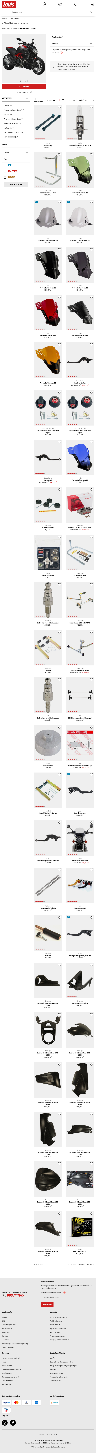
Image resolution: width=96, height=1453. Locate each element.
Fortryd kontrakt (8, 1347)
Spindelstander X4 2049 (48, 193)
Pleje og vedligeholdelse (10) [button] (14, 110)
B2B (3, 1321)
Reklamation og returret (10, 1377)
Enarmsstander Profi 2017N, (80, 670)
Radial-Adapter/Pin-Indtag (48, 813)
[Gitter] (58, 99)
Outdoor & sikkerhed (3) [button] (12, 123)
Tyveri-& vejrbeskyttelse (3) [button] (13, 119)
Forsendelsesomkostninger (11, 1369)
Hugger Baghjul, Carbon (80, 1003)
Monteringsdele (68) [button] (11, 137)
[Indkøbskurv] (92, 4)
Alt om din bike (55, 1332)
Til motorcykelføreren (57, 1336)
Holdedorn (48, 956)
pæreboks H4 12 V (48, 575)
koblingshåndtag (79, 383)
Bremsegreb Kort (80, 908)
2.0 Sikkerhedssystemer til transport (80, 718)
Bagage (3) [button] (8, 115)
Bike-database (7, 1329)
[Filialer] (44, 4)
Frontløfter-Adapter (80, 575)
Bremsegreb (48, 480)
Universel (48, 670)
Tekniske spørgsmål (9, 1325)
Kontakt (5, 1317)
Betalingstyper (7, 1373)
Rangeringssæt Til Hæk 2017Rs (80, 623)
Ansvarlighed (6, 1384)
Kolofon (52, 1358)
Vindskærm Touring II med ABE (48, 240)
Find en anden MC (22, 92)
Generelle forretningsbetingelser (61, 1362)
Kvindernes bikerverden (58, 1317)
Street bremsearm (80, 813)
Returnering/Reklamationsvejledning (15, 1344)
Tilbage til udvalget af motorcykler (15, 23)
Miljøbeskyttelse (55, 1381)
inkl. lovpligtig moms (48, 1440)
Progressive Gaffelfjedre (48, 908)
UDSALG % (12, 171)
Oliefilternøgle (48, 765)
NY (10, 165)
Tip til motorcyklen (56, 1321)
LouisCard (5, 1340)
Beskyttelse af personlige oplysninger (63, 1366)
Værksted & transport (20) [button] (13, 132)
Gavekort (5, 1336)
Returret (53, 1369)
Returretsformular (56, 1373)
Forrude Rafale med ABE (80, 193)
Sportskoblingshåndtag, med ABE (48, 860)
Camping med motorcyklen (59, 1340)
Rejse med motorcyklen (58, 1329)
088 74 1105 (15, 1295)
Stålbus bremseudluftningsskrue (48, 623)
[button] (91, 12)
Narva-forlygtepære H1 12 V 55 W (80, 145)
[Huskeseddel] (76, 4)
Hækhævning (48, 145)
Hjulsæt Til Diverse (48, 528)
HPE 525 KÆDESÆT (80, 1252)
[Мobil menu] (4, 12)
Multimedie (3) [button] (9, 128)
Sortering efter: (73, 100)
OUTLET (11, 177)
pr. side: (49, 100)
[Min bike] (60, 4)
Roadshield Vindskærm (80, 860)
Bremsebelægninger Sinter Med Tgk (80, 765)
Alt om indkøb (7, 1366)
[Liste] (62, 100)
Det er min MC (24, 86)
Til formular (71, 69)
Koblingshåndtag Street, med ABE (80, 956)
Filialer (4, 1362)
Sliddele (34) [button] (8, 106)
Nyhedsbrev (6, 1332)
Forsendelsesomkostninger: (34, 1443)
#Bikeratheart (55, 1325)
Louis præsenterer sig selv (11, 1358)
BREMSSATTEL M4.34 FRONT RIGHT (80, 528)
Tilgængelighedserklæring (59, 1377)
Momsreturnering (8, 1381)
